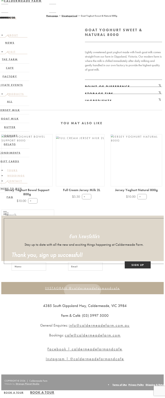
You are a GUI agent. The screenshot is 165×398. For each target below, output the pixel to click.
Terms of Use (119, 384)
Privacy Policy (136, 384)
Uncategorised (69, 15)
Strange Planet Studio (27, 383)
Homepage (52, 15)
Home (12, 18)
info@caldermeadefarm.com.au (99, 325)
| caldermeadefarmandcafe (84, 348)
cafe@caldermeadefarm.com (93, 335)
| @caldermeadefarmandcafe (85, 358)
